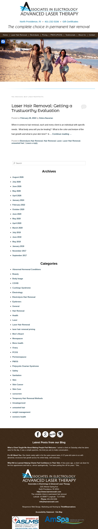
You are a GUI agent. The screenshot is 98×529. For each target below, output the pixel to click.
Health (15, 315)
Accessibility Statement (45, 512)
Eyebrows (16, 302)
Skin (14, 380)
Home (5, 35)
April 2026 (16, 195)
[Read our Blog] (53, 434)
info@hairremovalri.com (49, 502)
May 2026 (16, 191)
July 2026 (16, 182)
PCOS (15, 352)
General (15, 306)
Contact (92, 35)
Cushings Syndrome (21, 288)
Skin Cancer (17, 384)
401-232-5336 (52, 21)
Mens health (17, 343)
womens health (19, 417)
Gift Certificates (70, 21)
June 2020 (16, 214)
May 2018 (16, 242)
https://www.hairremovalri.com (49, 492)
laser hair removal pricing (23, 329)
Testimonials (70, 35)
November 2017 (19, 251)
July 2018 (16, 232)
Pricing (44, 35)
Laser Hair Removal (19, 35)
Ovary (15, 348)
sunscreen (17, 394)
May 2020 (16, 218)
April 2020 (16, 223)
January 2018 (18, 246)
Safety (15, 371)
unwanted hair (17, 143)
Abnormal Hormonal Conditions (26, 269)
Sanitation (16, 375)
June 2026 (16, 186)
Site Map (58, 512)
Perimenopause (19, 357)
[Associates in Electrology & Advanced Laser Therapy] (49, 8)
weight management (21, 412)
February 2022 (18, 205)
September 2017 (19, 255)
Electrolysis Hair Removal (31, 141)
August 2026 (17, 177)
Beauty (15, 274)
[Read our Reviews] (45, 434)
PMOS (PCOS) (56, 35)
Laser (59, 141)
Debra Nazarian (46, 118)
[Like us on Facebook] (38, 434)
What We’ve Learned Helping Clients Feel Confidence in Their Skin (34, 463)
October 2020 (18, 209)
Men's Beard (18, 334)
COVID (15, 283)
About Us (82, 35)
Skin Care (16, 389)
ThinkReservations (68, 507)
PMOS (15, 361)
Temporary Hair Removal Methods (27, 398)
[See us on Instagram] (60, 434)
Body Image (17, 278)
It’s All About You (14, 455)
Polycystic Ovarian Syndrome (25, 366)
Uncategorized (18, 403)
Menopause (17, 338)
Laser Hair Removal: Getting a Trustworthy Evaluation (41, 108)
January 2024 (18, 200)
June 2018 (16, 237)
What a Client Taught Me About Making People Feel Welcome (32, 448)
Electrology (17, 292)
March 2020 (17, 228)
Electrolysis (34, 35)
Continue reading (62, 134)
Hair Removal (50, 141)
